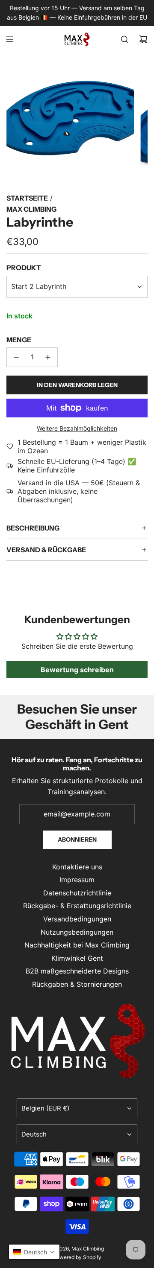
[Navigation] (9, 39)
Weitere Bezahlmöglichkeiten (77, 428)
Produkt (23, 267)
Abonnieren (77, 839)
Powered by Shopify (77, 1257)
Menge (18, 339)
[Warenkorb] (143, 39)
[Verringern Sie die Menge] (16, 357)
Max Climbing (31, 209)
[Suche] (124, 39)
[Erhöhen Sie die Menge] (47, 357)
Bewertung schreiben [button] (77, 669)
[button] (34, 1252)
